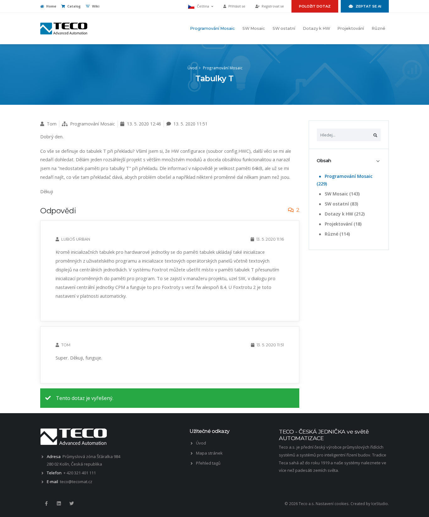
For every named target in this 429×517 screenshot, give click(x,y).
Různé (378, 28)
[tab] (349, 161)
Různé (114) (336, 234)
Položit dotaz (315, 6)
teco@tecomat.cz (76, 481)
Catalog (73, 6)
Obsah (324, 160)
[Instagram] (58, 503)
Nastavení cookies (332, 503)
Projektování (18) (342, 224)
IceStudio (379, 503)
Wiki (95, 6)
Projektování (350, 28)
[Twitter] (71, 503)
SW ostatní (284, 28)
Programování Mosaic (212, 28)
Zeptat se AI (368, 6)
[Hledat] (375, 134)
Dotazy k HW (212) (344, 214)
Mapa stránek (209, 453)
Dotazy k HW (316, 28)
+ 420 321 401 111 (79, 473)
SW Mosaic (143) (341, 194)
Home (50, 6)
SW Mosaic (253, 28)
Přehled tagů (208, 463)
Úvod (192, 67)
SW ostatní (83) (340, 204)
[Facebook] (46, 503)
